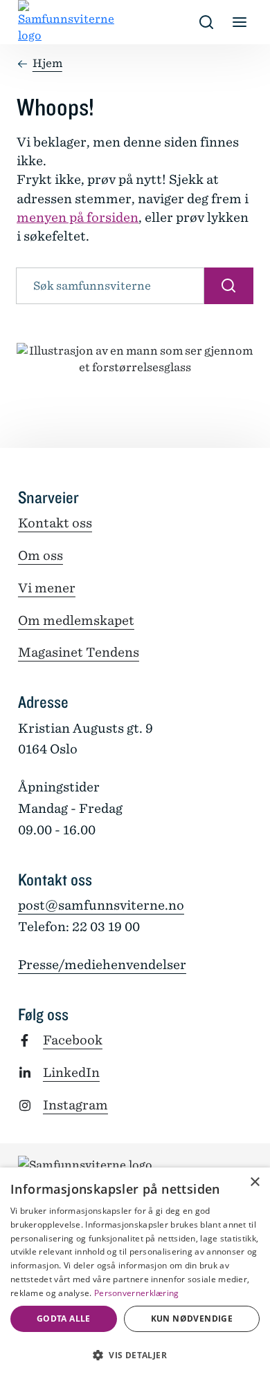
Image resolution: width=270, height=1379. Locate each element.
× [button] (254, 1182)
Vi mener (46, 588)
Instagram (75, 1105)
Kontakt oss (55, 523)
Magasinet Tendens (78, 652)
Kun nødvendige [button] (192, 1318)
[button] (135, 1355)
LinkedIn (71, 1072)
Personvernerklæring (136, 1293)
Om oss (40, 555)
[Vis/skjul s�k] (206, 22)
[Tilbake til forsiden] (29, 22)
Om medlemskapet (76, 620)
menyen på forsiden (77, 217)
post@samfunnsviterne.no (101, 905)
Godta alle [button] (64, 1318)
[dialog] (135, 1273)
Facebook (72, 1040)
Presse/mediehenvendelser (102, 964)
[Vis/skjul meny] (239, 22)
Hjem (47, 63)
